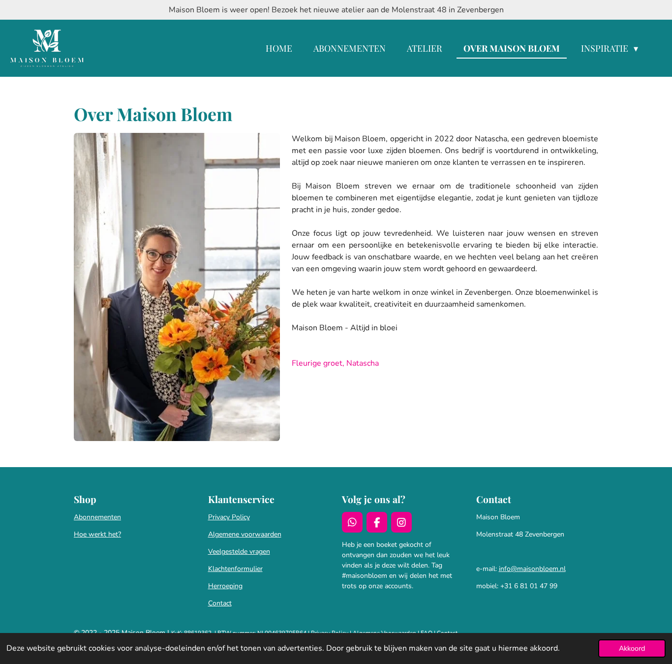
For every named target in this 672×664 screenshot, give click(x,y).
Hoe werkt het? (97, 534)
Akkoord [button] (632, 648)
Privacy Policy (229, 517)
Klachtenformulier (235, 568)
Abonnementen (97, 517)
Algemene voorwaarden (244, 534)
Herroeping (225, 586)
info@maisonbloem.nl (532, 568)
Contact (220, 603)
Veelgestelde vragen (239, 551)
